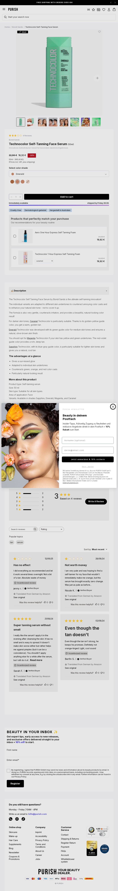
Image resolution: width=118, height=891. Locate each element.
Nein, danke (88, 466)
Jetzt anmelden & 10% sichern (88, 459)
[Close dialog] (113, 407)
